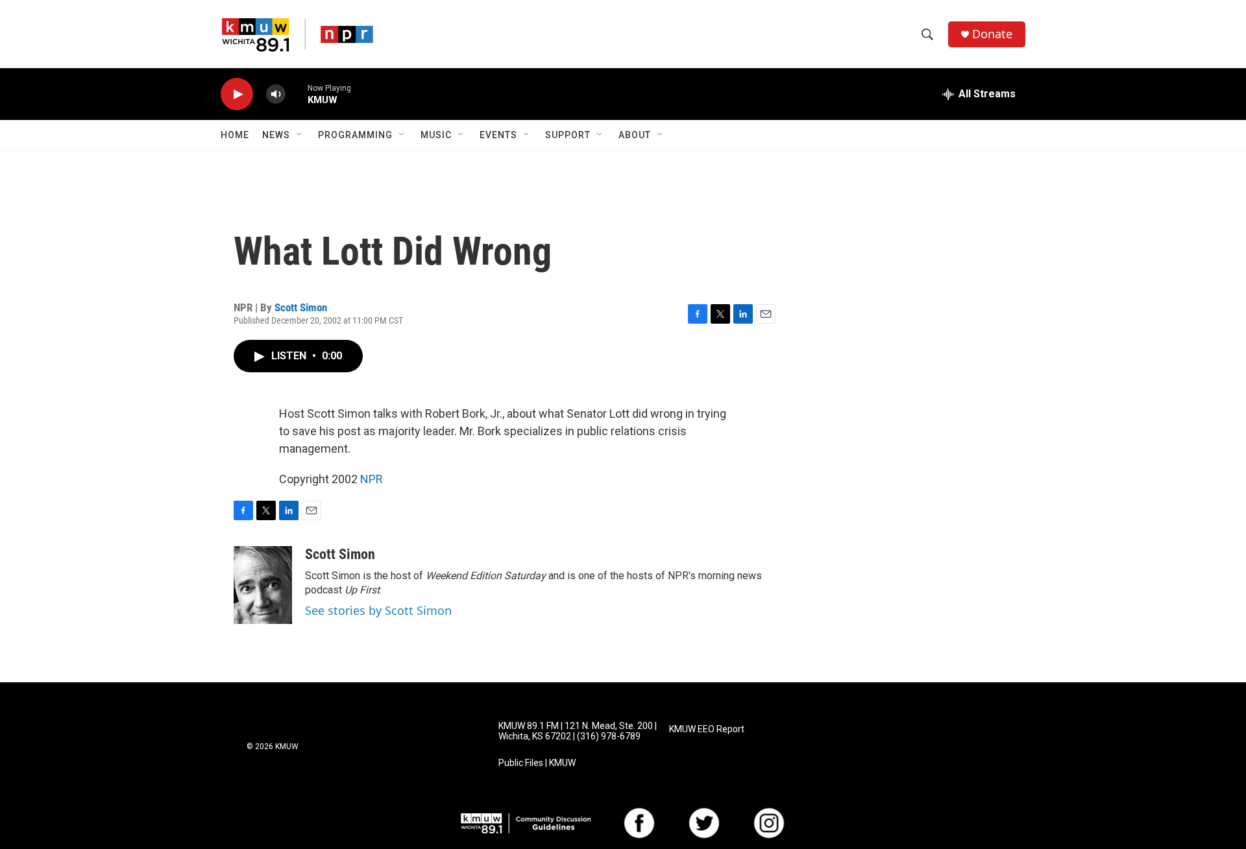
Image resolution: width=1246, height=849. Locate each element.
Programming (355, 135)
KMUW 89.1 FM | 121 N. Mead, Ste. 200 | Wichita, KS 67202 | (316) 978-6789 (577, 731)
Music (436, 135)
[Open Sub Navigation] (300, 135)
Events (498, 135)
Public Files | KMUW (537, 763)
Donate (992, 34)
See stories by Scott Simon (378, 610)
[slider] (297, 94)
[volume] (276, 94)
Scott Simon (301, 307)
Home (235, 135)
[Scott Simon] (263, 585)
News (276, 135)
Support (568, 135)
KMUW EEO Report (706, 729)
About (634, 135)
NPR (371, 479)
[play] (236, 94)
